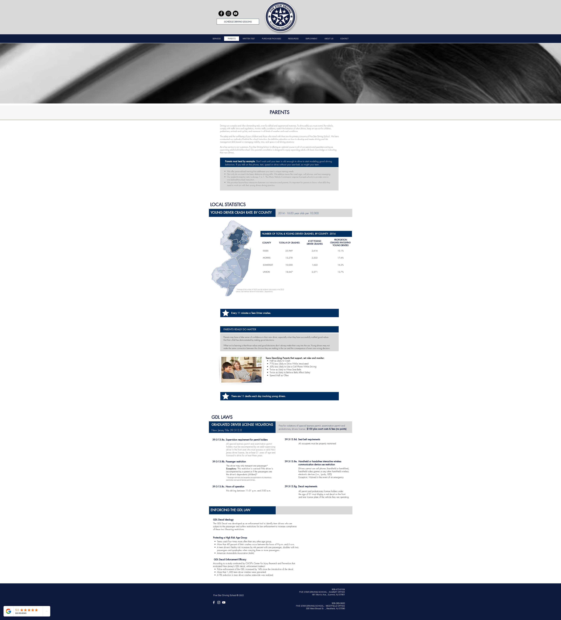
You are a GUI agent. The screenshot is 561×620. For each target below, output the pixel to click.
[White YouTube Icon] (224, 602)
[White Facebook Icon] (214, 602)
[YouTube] (235, 13)
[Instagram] (228, 13)
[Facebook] (221, 13)
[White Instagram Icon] (219, 602)
